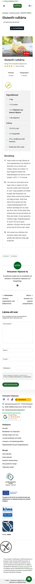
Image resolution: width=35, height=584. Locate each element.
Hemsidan (5, 13)
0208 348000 (9, 407)
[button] (29, 579)
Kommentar (7, 324)
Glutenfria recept (14, 13)
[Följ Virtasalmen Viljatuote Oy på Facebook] (17, 285)
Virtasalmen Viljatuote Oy (17, 272)
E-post (5, 359)
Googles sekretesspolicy (15, 377)
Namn (5, 350)
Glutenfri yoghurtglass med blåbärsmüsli (8, 300)
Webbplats (6, 368)
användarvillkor (27, 377)
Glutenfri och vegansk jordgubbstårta (28, 300)
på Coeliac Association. (24, 566)
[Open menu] (4, 5)
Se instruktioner (18, 28)
